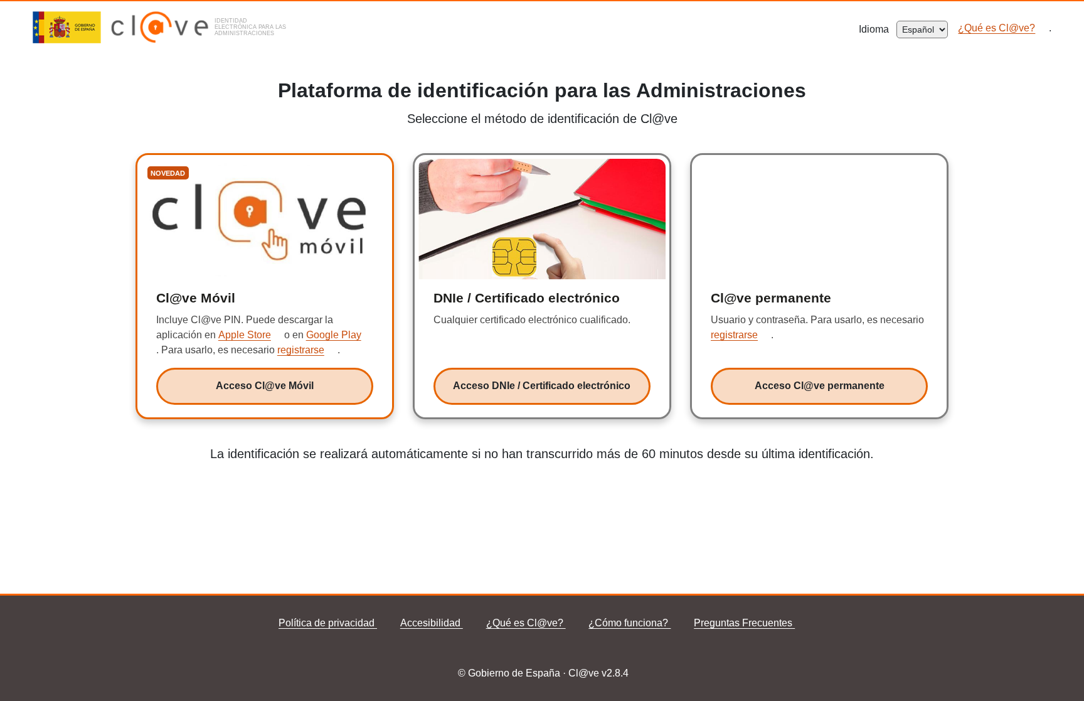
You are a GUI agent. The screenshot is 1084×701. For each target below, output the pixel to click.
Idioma (877, 29)
